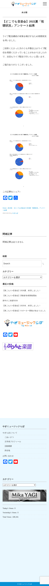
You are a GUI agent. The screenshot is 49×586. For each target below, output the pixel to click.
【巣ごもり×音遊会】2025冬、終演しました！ (22, 306)
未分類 (24, 12)
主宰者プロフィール (13, 442)
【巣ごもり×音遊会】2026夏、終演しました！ (22, 290)
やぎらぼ (15, 213)
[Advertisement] (24, 381)
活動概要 (8, 446)
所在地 (7, 450)
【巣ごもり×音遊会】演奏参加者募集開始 (20, 295)
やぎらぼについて (10, 433)
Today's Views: (9, 508)
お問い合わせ (8, 456)
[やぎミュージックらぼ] (24, 3)
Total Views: (7, 517)
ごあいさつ (9, 437)
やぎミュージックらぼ (25, 584)
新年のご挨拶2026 (10, 301)
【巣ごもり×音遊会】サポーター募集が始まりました (24, 311)
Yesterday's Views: (10, 513)
